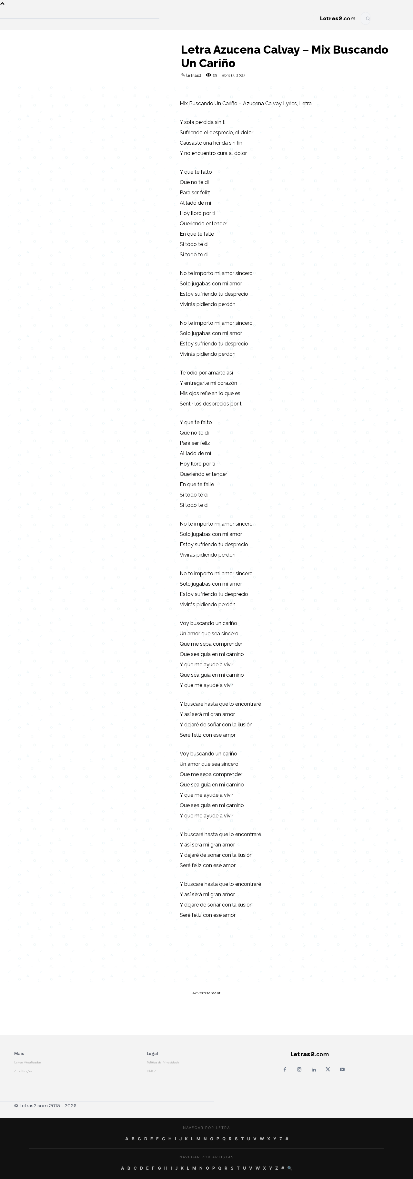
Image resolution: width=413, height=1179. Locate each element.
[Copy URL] (70, 91)
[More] (160, 91)
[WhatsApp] (115, 91)
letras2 (194, 75)
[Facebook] (100, 91)
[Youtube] (342, 1070)
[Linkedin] (144, 91)
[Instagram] (299, 1070)
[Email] (85, 91)
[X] (130, 91)
